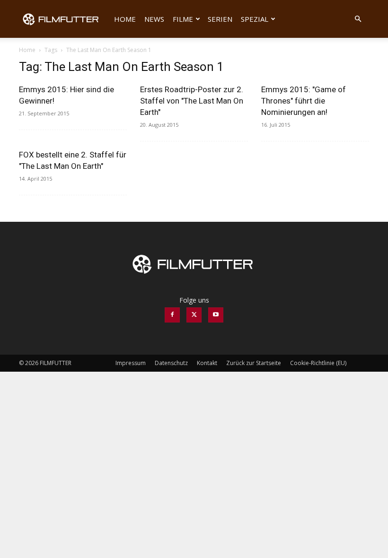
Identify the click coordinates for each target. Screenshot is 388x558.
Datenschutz (171, 363)
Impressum (130, 363)
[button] (357, 19)
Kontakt (207, 363)
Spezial (254, 19)
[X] (194, 315)
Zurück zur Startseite (253, 363)
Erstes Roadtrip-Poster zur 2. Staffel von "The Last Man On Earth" (191, 101)
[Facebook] (172, 315)
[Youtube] (215, 315)
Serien (220, 19)
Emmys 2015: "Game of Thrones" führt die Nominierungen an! (303, 101)
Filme (183, 19)
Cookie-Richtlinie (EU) (318, 363)
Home (125, 19)
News (154, 19)
